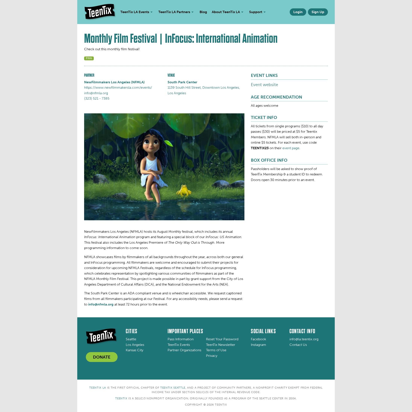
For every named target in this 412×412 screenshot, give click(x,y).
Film (89, 58)
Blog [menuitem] (203, 12)
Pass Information (181, 339)
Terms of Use (216, 350)
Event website (264, 84)
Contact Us (298, 345)
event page (290, 148)
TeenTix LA (97, 387)
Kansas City (134, 350)
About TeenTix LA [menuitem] (226, 12)
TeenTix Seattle (172, 387)
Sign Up (318, 12)
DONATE (102, 357)
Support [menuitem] (255, 12)
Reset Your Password (222, 339)
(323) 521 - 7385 (96, 98)
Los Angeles (135, 345)
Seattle (131, 339)
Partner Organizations (184, 350)
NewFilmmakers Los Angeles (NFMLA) (114, 82)
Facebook (258, 339)
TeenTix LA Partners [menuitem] (174, 12)
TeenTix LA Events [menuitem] (134, 12)
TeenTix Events (179, 345)
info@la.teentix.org (303, 339)
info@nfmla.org (96, 93)
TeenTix (121, 398)
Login (298, 12)
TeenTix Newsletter (220, 345)
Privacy (211, 356)
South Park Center (182, 82)
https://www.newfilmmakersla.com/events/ (118, 87)
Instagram (258, 345)
